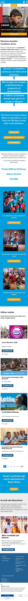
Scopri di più (14, 223)
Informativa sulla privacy (19, 559)
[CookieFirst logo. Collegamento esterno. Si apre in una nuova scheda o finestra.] (1, 584)
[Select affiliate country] (27, 2)
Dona (14, 5)
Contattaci (4, 556)
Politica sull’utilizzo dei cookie (20, 562)
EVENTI (14, 489)
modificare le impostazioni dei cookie (19, 570)
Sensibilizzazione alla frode (21, 566)
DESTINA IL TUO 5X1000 (14, 137)
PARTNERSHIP (14, 142)
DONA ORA (14, 34)
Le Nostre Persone (6, 558)
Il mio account (5, 560)
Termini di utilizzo (20, 556)
